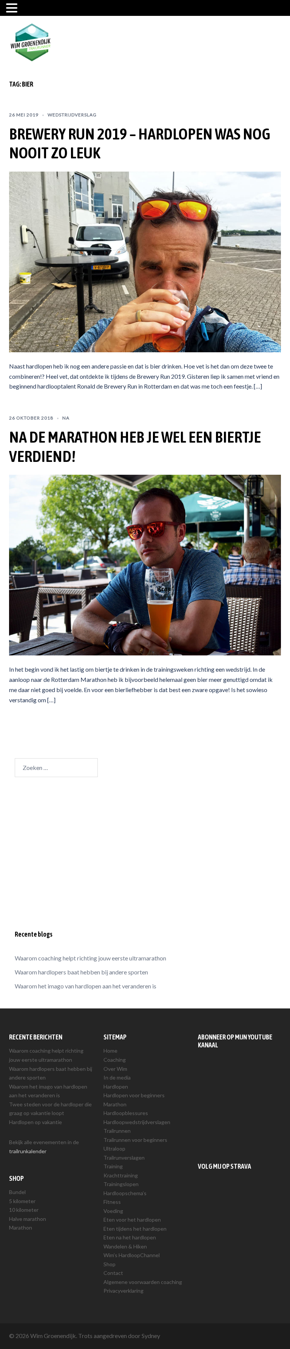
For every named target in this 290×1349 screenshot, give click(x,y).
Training (113, 1166)
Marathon (20, 1227)
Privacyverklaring (123, 1290)
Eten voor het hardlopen (132, 1219)
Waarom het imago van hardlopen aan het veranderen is (85, 986)
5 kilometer (22, 1201)
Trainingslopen (121, 1184)
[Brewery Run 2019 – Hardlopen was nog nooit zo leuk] (145, 261)
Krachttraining (120, 1175)
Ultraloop (114, 1148)
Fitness (112, 1202)
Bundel (17, 1192)
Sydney (151, 1335)
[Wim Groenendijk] (30, 41)
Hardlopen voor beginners (134, 1095)
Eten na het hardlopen (129, 1237)
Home (110, 1050)
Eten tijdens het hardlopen (135, 1228)
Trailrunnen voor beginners (135, 1140)
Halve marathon (27, 1219)
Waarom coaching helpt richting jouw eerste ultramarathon (90, 958)
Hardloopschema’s (125, 1193)
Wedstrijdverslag (72, 115)
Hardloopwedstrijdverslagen (136, 1122)
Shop (109, 1264)
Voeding (113, 1211)
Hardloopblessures (125, 1113)
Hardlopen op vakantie (35, 1122)
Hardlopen (115, 1086)
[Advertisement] (145, 855)
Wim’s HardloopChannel (131, 1255)
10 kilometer (24, 1210)
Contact (113, 1273)
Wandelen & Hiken (125, 1246)
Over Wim (115, 1069)
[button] (13, 9)
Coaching (114, 1059)
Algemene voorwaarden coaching (142, 1282)
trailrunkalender (27, 1151)
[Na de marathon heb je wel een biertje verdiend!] (145, 564)
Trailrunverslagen (124, 1157)
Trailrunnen (117, 1131)
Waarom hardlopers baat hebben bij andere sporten (81, 972)
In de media (117, 1077)
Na (65, 418)
